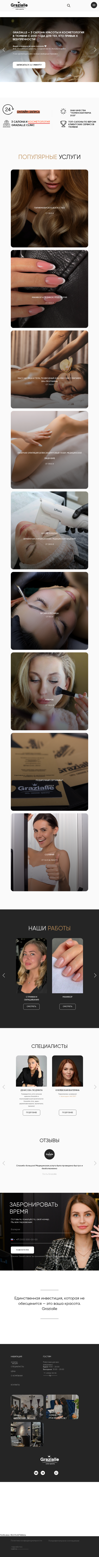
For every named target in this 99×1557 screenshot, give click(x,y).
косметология (39, 121)
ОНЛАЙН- (23, 111)
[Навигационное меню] (94, 5)
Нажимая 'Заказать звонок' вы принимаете (28, 1259)
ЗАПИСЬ (34, 111)
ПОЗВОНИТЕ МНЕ (22, 1253)
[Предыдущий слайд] (4, 50)
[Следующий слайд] (95, 50)
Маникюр (67, 997)
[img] (27, 1410)
